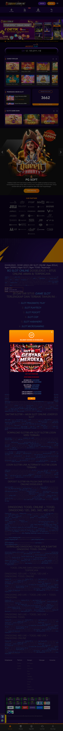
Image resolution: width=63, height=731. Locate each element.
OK (31, 398)
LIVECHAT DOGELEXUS (31, 389)
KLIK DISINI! (35, 380)
